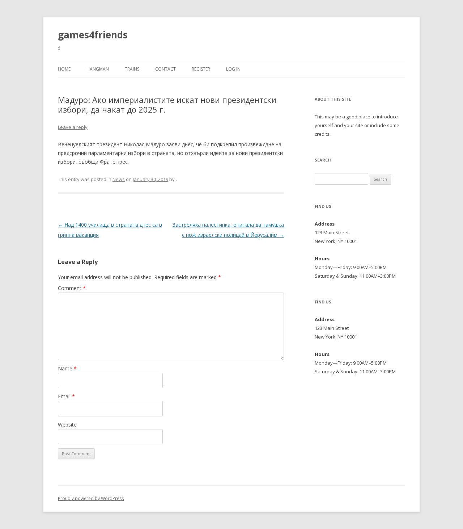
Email (66, 396)
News (118, 179)
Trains (132, 69)
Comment (72, 288)
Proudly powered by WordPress (91, 498)
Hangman (97, 69)
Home (64, 69)
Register (201, 69)
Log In (233, 69)
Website (67, 424)
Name (67, 368)
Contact (165, 69)
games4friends (93, 34)
